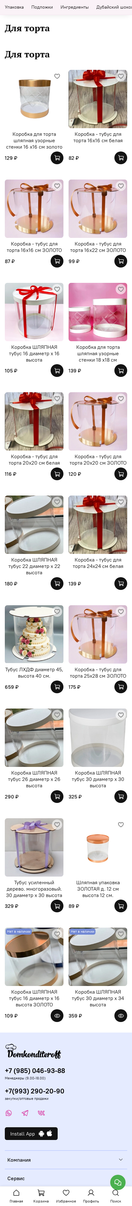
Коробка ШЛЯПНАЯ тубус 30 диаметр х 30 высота (98, 779)
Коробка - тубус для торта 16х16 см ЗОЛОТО (34, 246)
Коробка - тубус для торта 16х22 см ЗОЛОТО (98, 246)
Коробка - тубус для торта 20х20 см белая (34, 459)
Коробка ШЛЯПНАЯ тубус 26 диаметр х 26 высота (34, 779)
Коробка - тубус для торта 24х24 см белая (98, 562)
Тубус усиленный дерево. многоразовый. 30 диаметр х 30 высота (34, 888)
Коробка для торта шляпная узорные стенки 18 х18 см (98, 353)
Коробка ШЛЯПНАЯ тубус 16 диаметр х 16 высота (34, 353)
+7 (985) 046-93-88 (35, 1070)
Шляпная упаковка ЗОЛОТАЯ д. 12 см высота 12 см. (98, 888)
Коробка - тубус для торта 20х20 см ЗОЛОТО (98, 459)
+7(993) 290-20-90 (34, 1091)
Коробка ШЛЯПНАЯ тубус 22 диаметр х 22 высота (34, 566)
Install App (24, 1133)
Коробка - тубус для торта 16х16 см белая (98, 137)
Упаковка (14, 7)
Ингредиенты (75, 7)
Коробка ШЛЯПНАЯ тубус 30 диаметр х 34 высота (98, 998)
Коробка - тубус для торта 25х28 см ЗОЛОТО (98, 672)
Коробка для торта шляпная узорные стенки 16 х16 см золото (34, 140)
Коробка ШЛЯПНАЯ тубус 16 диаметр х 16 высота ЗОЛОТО (34, 998)
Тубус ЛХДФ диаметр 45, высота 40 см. (34, 672)
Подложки (42, 7)
